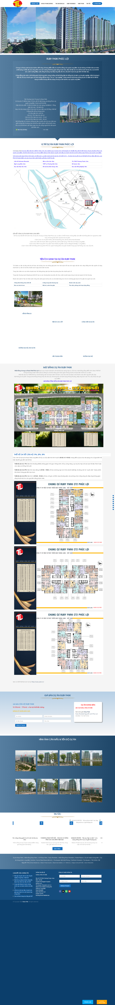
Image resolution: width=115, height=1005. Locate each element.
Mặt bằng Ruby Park (30, 852)
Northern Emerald (76, 854)
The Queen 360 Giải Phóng (62, 854)
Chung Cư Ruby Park (40, 99)
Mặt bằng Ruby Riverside (66, 852)
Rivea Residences (35, 857)
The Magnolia (60, 3)
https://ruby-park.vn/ (37, 676)
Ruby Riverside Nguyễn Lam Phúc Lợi (86, 708)
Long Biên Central (29, 854)
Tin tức (89, 3)
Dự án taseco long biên (92, 852)
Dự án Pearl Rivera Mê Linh (44, 854)
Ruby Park (81, 3)
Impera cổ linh (39, 888)
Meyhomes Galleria (58, 857)
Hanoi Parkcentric (47, 3)
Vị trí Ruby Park (42, 852)
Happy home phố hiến (77, 857)
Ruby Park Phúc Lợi (40, 886)
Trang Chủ (35, 3)
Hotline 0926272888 (102, 1001)
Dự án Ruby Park (18, 852)
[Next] (98, 823)
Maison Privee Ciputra (46, 857)
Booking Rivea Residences (42, 889)
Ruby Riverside (71, 3)
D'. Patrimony (67, 857)
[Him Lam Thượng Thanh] (19, 3)
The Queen (86, 854)
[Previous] (16, 823)
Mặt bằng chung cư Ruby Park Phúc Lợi (26, 365)
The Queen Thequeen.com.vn (43, 879)
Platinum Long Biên (41, 882)
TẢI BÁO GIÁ (87, 1002)
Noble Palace (79, 852)
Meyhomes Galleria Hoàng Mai (44, 881)
